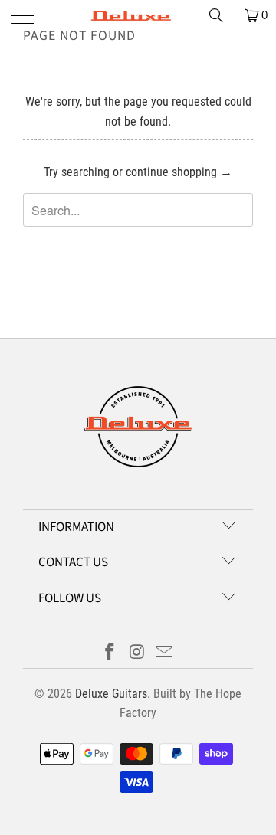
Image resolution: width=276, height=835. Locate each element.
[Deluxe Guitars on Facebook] (109, 653)
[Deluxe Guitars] (138, 15)
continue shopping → (179, 172)
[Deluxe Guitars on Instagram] (137, 653)
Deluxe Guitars (111, 693)
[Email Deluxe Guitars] (164, 653)
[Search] (221, 15)
